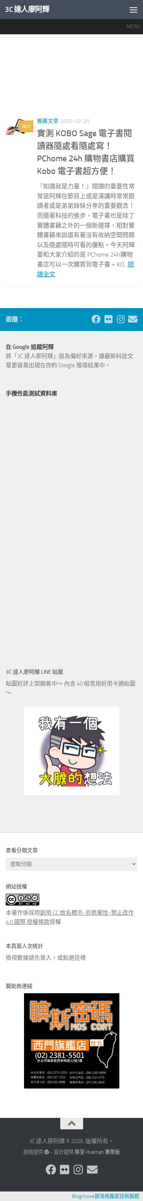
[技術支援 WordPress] (46, 1152)
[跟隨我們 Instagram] (120, 319)
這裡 (80, 957)
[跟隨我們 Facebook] (96, 319)
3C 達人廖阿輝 (27, 9)
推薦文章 (47, 121)
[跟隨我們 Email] (132, 319)
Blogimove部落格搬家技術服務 (105, 1196)
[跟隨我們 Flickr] (108, 319)
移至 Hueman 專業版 (97, 1152)
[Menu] (133, 9)
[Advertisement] (71, 80)
